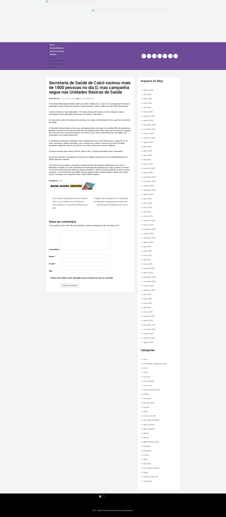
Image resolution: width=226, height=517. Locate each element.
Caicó (60, 181)
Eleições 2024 (148, 403)
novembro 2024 (149, 181)
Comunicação (148, 381)
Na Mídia (146, 446)
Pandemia (147, 451)
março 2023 (148, 264)
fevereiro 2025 (149, 168)
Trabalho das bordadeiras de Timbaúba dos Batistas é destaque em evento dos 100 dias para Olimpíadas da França (111, 201)
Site (50, 271)
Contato (53, 54)
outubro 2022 (148, 286)
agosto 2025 (148, 142)
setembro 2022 (149, 290)
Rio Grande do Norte (151, 468)
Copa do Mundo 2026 (151, 390)
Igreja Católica (149, 425)
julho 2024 (147, 199)
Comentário (54, 249)
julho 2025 (147, 147)
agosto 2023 (148, 242)
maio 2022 (147, 303)
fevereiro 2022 (149, 316)
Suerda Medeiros (57, 48)
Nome (52, 256)
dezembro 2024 (149, 177)
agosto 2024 (148, 194)
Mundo (146, 438)
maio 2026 (147, 103)
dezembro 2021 (149, 325)
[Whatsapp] (170, 56)
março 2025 (148, 164)
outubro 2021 (148, 334)
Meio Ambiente (149, 429)
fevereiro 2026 (149, 116)
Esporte (146, 407)
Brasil (145, 368)
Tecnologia (147, 481)
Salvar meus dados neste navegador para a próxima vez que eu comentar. (82, 278)
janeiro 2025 (148, 173)
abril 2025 (147, 160)
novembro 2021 (149, 329)
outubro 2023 (148, 234)
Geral (145, 411)
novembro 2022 (149, 281)
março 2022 (148, 312)
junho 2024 (147, 203)
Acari (145, 359)
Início (52, 45)
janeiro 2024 (148, 225)
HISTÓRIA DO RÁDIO (151, 420)
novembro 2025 (149, 129)
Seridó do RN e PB (150, 477)
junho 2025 (147, 151)
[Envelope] (175, 56)
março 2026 (148, 112)
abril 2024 (147, 212)
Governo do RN (149, 416)
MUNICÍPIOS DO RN (151, 442)
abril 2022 (147, 307)
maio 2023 (147, 255)
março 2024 (148, 216)
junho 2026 (147, 99)
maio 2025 (147, 155)
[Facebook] (149, 56)
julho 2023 (147, 247)
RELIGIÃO (147, 464)
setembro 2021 (149, 338)
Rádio (145, 459)
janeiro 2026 (148, 120)
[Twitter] (154, 56)
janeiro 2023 (148, 273)
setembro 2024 (149, 190)
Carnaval (146, 377)
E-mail (52, 264)
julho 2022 (147, 294)
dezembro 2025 (149, 125)
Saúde (145, 472)
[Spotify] (165, 56)
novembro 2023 (149, 229)
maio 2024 (147, 207)
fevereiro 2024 (149, 220)
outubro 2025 (148, 133)
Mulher (146, 433)
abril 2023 (147, 260)
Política (146, 455)
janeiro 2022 (148, 321)
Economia (147, 398)
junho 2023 (147, 251)
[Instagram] (143, 56)
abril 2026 (147, 107)
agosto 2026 (148, 90)
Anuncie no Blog (57, 51)
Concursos (147, 385)
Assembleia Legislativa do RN (155, 364)
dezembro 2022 (149, 277)
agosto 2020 (148, 342)
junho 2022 (147, 299)
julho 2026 (147, 94)
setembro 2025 (149, 138)
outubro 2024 (148, 186)
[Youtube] (159, 56)
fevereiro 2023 (149, 268)
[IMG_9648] (72, 186)
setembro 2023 (149, 238)
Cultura (146, 394)
